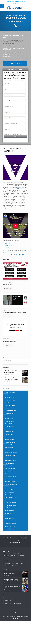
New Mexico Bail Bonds (10, 479)
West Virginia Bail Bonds (10, 523)
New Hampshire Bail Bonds (11, 473)
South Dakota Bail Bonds (11, 508)
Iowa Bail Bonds (9, 437)
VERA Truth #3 (8, 245)
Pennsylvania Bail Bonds (10, 497)
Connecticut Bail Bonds (10, 410)
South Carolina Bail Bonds (11, 505)
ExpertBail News (9, 418)
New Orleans (18, 188)
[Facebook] (13, 3)
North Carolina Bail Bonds (11, 484)
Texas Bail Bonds (9, 513)
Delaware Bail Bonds (10, 413)
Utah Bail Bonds (9, 515)
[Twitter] (15, 3)
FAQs (4, 597)
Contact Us (6, 538)
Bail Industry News (9, 402)
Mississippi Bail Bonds (10, 460)
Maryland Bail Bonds (10, 450)
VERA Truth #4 (8, 247)
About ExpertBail (20, 254)
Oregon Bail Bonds (9, 494)
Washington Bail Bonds (10, 521)
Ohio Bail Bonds (9, 489)
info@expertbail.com (21, 1)
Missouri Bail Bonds (9, 463)
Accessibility (6, 605)
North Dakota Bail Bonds (11, 486)
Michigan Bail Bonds (10, 455)
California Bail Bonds (10, 405)
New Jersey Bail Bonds (10, 476)
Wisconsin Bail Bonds (10, 526)
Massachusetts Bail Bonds (11, 452)
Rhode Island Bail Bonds (10, 502)
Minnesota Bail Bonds (10, 458)
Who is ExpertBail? (7, 600)
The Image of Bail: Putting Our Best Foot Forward (14, 312)
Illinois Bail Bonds (9, 431)
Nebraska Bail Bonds (10, 468)
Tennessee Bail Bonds (10, 510)
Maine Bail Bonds (9, 447)
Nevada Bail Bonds (9, 471)
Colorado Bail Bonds (10, 408)
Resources (16, 538)
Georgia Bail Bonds (9, 423)
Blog (11, 538)
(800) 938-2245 (10, 1)
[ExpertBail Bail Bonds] (15, 7)
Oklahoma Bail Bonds (10, 492)
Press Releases (8, 500)
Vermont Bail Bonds (9, 518)
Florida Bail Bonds (9, 421)
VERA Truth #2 (8, 243)
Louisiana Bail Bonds (10, 444)
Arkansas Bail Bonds (10, 400)
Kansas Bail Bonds (9, 439)
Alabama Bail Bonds (10, 392)
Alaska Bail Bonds (9, 394)
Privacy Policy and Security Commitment (12, 603)
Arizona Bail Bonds (9, 397)
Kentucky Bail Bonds (10, 442)
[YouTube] (17, 3)
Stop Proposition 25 (7, 284)
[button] (2, 6)
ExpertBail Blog (8, 415)
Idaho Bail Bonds (9, 429)
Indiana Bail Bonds (9, 434)
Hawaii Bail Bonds (9, 426)
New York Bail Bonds (10, 481)
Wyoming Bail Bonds (10, 529)
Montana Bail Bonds (9, 465)
